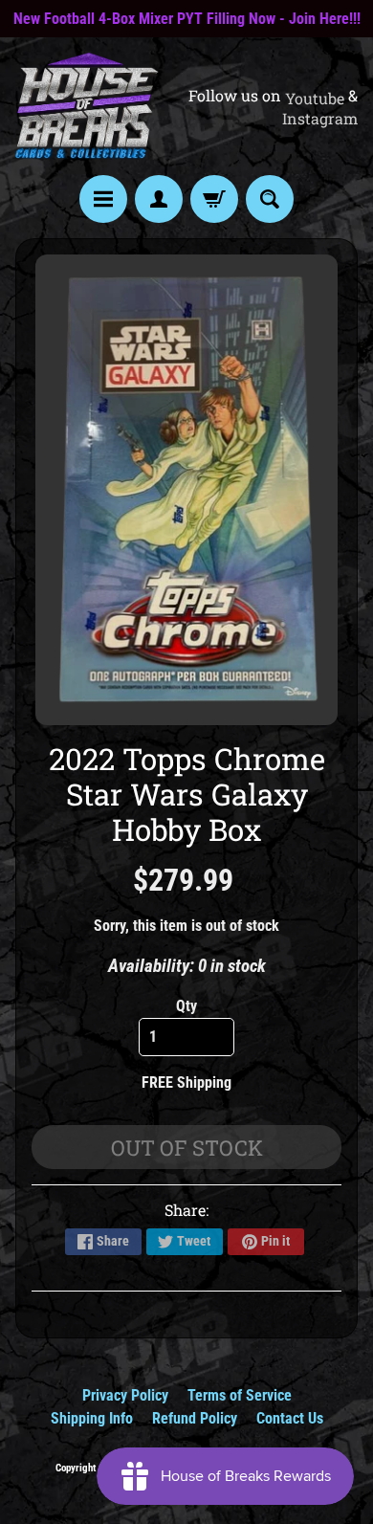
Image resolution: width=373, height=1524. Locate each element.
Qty (186, 1006)
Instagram (320, 118)
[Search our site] (270, 199)
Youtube (314, 98)
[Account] (159, 199)
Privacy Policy (125, 1395)
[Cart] (214, 199)
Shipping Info (92, 1418)
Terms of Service (239, 1395)
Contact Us (289, 1418)
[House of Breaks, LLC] (87, 106)
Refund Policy (194, 1418)
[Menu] (103, 199)
